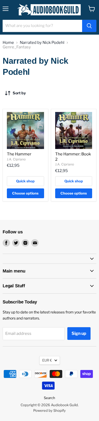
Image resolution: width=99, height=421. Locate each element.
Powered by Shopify (49, 410)
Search (49, 398)
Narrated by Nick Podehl (42, 42)
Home (8, 42)
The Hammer (19, 154)
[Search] (89, 26)
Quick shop (25, 181)
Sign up (79, 333)
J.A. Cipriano (16, 159)
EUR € (47, 360)
